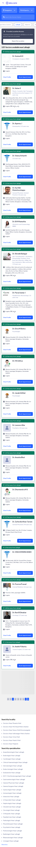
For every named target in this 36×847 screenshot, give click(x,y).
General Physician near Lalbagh (13, 783)
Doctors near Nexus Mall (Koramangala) (16, 730)
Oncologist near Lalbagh (11, 810)
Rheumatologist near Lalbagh (13, 837)
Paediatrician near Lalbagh (12, 817)
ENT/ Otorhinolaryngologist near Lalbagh (17, 776)
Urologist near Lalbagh (11, 841)
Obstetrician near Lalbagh (12, 807)
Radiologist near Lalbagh (11, 834)
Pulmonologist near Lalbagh (12, 831)
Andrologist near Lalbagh (11, 755)
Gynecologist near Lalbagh (12, 790)
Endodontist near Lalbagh (11, 772)
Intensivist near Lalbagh (11, 796)
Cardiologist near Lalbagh (12, 759)
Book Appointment (25, 77)
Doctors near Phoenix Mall (12, 723)
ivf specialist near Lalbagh (12, 800)
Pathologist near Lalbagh (11, 820)
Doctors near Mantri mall (11, 740)
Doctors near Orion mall (11, 737)
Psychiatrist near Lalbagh (11, 827)
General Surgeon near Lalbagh (13, 786)
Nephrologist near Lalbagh (12, 803)
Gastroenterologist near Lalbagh (14, 779)
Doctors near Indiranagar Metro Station (16, 733)
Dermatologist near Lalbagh (12, 766)
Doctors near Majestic (10, 744)
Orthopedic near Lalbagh (11, 813)
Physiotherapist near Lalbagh (13, 824)
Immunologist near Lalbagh (12, 793)
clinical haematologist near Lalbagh (15, 762)
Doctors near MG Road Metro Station (16, 727)
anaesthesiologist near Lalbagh (13, 752)
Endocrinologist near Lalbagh (13, 769)
